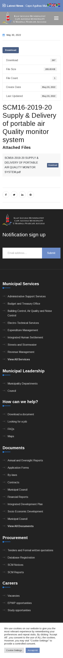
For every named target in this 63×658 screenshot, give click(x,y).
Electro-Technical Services (23, 322)
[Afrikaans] (49, 4)
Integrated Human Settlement (25, 337)
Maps (11, 436)
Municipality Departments (23, 383)
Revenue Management (21, 352)
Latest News (15, 5)
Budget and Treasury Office (24, 303)
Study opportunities (19, 610)
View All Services (19, 359)
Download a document (21, 414)
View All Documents (21, 526)
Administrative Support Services (27, 296)
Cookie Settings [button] (14, 650)
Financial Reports (18, 496)
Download (10, 50)
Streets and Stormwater (22, 344)
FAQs (11, 429)
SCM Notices (15, 564)
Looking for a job (17, 421)
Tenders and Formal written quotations (30, 550)
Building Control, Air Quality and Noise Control (30, 313)
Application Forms (18, 467)
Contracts (13, 482)
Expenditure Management (23, 330)
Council (12, 390)
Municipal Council (17, 489)
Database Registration (21, 557)
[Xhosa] (58, 4)
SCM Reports (16, 572)
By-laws (12, 475)
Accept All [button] (33, 650)
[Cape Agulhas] (24, 18)
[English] (54, 4)
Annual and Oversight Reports (25, 460)
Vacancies (14, 595)
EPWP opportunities (20, 603)
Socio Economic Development (25, 511)
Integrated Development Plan (25, 504)
